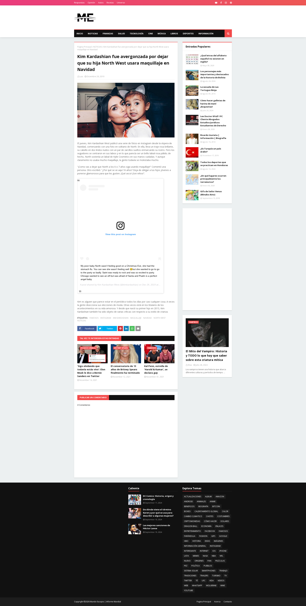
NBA (214, 555)
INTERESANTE (190, 551)
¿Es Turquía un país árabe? (210, 150)
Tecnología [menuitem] (136, 33)
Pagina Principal (204, 601)
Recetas (110, 2)
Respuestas (79, 2)
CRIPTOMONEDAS (192, 521)
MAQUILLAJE (135, 318)
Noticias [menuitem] (93, 33)
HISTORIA (196, 541)
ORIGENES (199, 560)
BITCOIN (216, 506)
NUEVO (187, 560)
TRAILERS (204, 575)
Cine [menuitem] (150, 33)
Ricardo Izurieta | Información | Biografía (213, 137)
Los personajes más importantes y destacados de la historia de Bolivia (214, 74)
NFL (221, 555)
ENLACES (219, 526)
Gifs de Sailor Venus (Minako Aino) (211, 193)
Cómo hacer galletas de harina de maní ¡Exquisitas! (212, 103)
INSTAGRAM (105, 318)
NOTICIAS (97, 46)
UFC (203, 580)
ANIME (212, 501)
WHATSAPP (197, 585)
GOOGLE (223, 536)
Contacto (228, 601)
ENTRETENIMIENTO (192, 531)
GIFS (213, 536)
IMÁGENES (218, 541)
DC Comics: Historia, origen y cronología (158, 498)
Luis (81, 76)
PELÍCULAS (220, 560)
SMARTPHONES (208, 570)
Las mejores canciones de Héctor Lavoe (156, 527)
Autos (100, 2)
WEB (186, 585)
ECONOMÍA (206, 526)
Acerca (217, 601)
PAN (209, 560)
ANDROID (188, 501)
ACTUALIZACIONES (192, 496)
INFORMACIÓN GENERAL (195, 546)
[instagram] (226, 2)
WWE (222, 585)
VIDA (211, 580)
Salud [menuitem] (121, 33)
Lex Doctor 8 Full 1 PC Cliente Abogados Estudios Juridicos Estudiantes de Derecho (213, 121)
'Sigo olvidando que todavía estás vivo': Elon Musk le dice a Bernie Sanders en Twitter (91, 371)
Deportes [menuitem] (188, 33)
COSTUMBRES (223, 516)
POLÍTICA (195, 565)
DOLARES (225, 521)
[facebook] (221, 2)
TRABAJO (223, 570)
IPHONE (222, 551)
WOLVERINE (211, 585)
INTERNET (204, 551)
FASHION (203, 536)
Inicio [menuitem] (79, 33)
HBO (186, 541)
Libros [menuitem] (174, 33)
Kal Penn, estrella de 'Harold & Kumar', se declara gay (156, 369)
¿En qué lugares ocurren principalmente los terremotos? (213, 178)
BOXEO (187, 511)
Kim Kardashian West (108, 284)
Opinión (91, 2)
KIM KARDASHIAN (120, 318)
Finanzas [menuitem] (108, 33)
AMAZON (220, 496)
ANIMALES (201, 501)
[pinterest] (230, 2)
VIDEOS (221, 580)
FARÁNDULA (189, 536)
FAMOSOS (94, 318)
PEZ (185, 565)
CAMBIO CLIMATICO (193, 516)
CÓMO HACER (210, 521)
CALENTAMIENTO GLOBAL (206, 511)
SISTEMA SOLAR (191, 570)
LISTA (186, 555)
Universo (121, 2)
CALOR (225, 511)
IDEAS (207, 541)
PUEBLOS (208, 565)
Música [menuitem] (162, 33)
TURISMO (216, 575)
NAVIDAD (147, 318)
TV (225, 575)
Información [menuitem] (205, 33)
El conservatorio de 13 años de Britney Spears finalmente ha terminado (125, 369)
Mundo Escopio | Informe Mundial (105, 601)
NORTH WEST (160, 318)
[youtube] (216, 2)
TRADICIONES (190, 575)
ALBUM (208, 496)
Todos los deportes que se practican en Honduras (214, 164)
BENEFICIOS (189, 506)
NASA (205, 555)
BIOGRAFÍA (203, 506)
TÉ (197, 580)
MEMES (196, 555)
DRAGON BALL (190, 526)
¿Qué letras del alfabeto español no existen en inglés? (213, 58)
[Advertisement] (174, 17)
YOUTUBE (188, 590)
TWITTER (188, 580)
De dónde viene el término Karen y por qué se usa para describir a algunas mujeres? (158, 512)
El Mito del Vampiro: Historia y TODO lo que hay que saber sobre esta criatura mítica (206, 355)
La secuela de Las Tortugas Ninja (209, 88)
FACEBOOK (210, 531)
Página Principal (84, 46)
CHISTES (209, 516)
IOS (213, 551)
